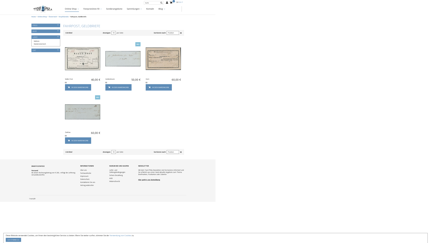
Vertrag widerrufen (87, 185)
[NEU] (123, 76)
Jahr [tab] (35, 31)
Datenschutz (84, 179)
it (182, 2)
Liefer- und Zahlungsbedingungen (117, 171)
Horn (147, 79)
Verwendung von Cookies (120, 235)
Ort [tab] (34, 50)
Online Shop (42, 16)
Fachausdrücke (85, 173)
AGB (111, 178)
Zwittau (67, 132)
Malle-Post (69, 79)
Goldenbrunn (110, 79)
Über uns (83, 170)
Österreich (53, 16)
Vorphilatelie (64, 16)
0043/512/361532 (37, 166)
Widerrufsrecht (114, 181)
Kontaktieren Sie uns (87, 182)
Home (33, 16)
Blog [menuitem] (160, 8)
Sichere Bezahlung (116, 175)
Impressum (84, 176)
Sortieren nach (160, 33)
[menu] (122, 9)
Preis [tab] (35, 25)
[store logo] (42, 9)
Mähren (36, 41)
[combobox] (154, 2)
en (180, 2)
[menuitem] (72, 9)
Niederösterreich (40, 44)
